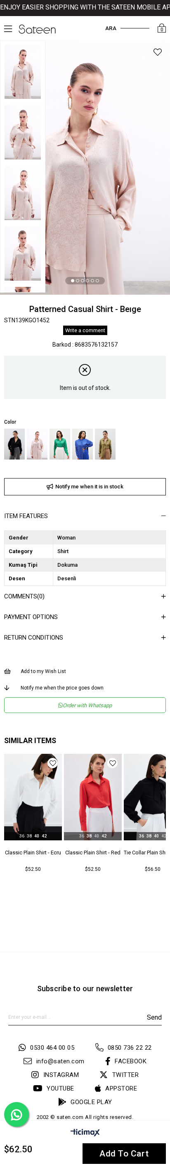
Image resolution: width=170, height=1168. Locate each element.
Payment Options (31, 617)
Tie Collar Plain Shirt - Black (93, 852)
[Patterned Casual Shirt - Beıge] (37, 444)
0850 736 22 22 (130, 1047)
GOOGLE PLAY (91, 1102)
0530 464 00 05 (52, 1047)
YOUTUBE (60, 1088)
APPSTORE (121, 1088)
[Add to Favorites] (157, 53)
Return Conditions (33, 637)
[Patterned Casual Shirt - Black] (14, 444)
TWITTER (125, 1075)
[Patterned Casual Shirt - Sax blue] (82, 444)
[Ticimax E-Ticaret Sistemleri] (85, 1134)
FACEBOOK (130, 1061)
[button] (72, 280)
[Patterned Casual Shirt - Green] (60, 444)
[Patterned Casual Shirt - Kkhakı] (105, 444)
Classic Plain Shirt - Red (33, 852)
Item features (26, 516)
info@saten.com (60, 1061)
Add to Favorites (52, 763)
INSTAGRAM (61, 1075)
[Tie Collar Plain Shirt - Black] (93, 797)
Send (154, 1017)
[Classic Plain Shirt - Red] (33, 797)
